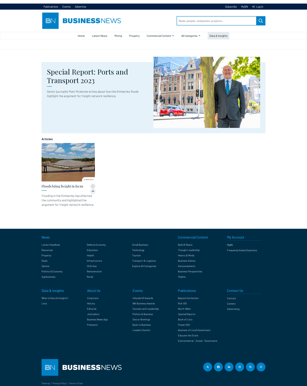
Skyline (181, 276)
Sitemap (46, 383)
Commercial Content (159, 35)
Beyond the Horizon (188, 298)
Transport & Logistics (144, 260)
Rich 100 (182, 303)
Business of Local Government (194, 330)
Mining (118, 35)
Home (81, 35)
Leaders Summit (141, 330)
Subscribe (231, 6)
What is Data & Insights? (55, 298)
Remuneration (94, 271)
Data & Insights (218, 35)
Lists (44, 303)
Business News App (97, 319)
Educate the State (188, 335)
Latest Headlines (51, 244)
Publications (51, 6)
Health (90, 255)
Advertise (80, 6)
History (91, 303)
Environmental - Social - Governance (197, 340)
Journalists (93, 314)
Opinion (46, 266)
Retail (90, 276)
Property (134, 35)
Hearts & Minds (186, 255)
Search (260, 20)
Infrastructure (94, 260)
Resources (47, 250)
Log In (259, 6)
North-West (184, 308)
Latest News (99, 35)
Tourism (136, 255)
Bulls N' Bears (185, 244)
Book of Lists (185, 319)
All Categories (189, 35)
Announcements (186, 266)
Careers (231, 303)
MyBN (244, 6)
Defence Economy (96, 244)
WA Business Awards (144, 303)
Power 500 (184, 324)
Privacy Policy (59, 383)
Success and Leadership (146, 308)
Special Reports (186, 314)
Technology (138, 250)
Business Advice (186, 260)
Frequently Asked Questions (242, 250)
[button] (93, 186)
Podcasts (92, 324)
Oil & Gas (92, 266)
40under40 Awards (143, 298)
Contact (231, 298)
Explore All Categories (144, 266)
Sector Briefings (141, 319)
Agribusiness (48, 276)
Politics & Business (143, 314)
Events (66, 6)
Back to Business (142, 324)
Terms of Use (76, 383)
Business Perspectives (190, 271)
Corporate (92, 298)
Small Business (140, 244)
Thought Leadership (189, 250)
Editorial (91, 308)
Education (92, 250)
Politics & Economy (52, 271)
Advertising (233, 308)
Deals (44, 260)
